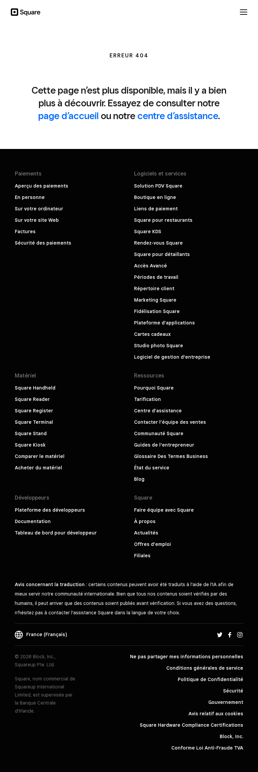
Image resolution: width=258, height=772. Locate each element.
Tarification (147, 399)
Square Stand (31, 433)
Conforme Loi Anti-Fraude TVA (207, 748)
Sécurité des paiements (43, 243)
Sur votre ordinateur (39, 208)
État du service (151, 467)
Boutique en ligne (155, 197)
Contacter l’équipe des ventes (170, 422)
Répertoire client (154, 288)
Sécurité (233, 690)
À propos (145, 521)
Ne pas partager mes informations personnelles (186, 656)
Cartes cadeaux (152, 334)
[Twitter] (219, 634)
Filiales (142, 555)
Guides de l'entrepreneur (164, 445)
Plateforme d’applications (164, 322)
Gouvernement (225, 702)
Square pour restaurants (163, 220)
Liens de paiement (156, 208)
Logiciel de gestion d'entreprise (172, 357)
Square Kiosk (30, 445)
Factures (25, 231)
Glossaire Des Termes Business (171, 456)
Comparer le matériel (39, 456)
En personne (30, 197)
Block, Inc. (231, 736)
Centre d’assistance (158, 410)
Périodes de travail (156, 277)
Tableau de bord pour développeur (56, 532)
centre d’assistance (177, 115)
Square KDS (147, 231)
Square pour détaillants (162, 254)
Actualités (146, 532)
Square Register (34, 410)
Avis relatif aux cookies (215, 713)
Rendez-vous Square (158, 243)
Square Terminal (34, 422)
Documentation (33, 521)
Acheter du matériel (38, 467)
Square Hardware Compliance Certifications (191, 725)
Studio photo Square (158, 345)
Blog (139, 479)
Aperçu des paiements (41, 186)
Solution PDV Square (158, 186)
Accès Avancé (150, 265)
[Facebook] (229, 634)
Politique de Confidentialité (210, 679)
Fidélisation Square (157, 311)
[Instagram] (239, 634)
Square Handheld (35, 388)
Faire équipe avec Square (164, 510)
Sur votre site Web (37, 220)
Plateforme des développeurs (50, 510)
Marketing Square (155, 300)
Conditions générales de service (204, 668)
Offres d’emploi (152, 544)
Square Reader (32, 399)
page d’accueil (68, 115)
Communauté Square (158, 433)
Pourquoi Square (154, 388)
